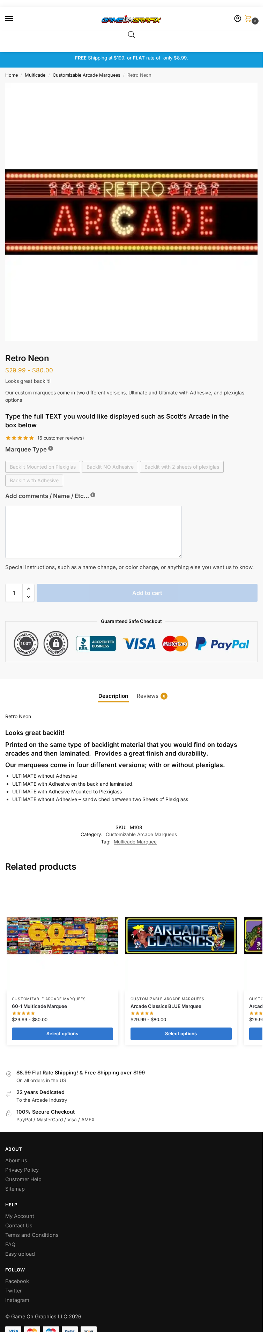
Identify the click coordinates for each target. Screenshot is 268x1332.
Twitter (13, 1291)
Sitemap (15, 1189)
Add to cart (147, 592)
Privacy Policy (22, 1170)
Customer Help (23, 1179)
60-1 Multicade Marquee (39, 1006)
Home (11, 75)
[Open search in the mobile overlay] (131, 34)
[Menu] (15, 19)
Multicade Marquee (135, 841)
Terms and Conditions (32, 1235)
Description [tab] (113, 696)
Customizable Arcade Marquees (86, 75)
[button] (249, 19)
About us (17, 1160)
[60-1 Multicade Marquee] (62, 935)
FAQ (10, 1244)
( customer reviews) (61, 438)
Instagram (17, 1300)
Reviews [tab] (151, 696)
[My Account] (237, 19)
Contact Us (18, 1225)
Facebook (17, 1281)
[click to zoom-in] (134, 212)
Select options (62, 1033)
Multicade (35, 75)
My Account (19, 1216)
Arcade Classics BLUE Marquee (166, 1006)
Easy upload (20, 1254)
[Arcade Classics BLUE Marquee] (181, 935)
